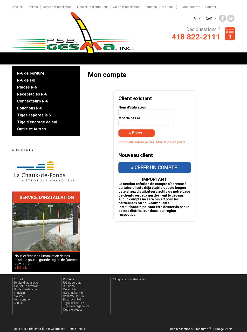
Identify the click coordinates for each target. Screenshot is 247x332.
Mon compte (191, 7)
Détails (22, 267)
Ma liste (19, 296)
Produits (68, 279)
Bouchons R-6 (29, 108)
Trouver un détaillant (27, 286)
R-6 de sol (26, 80)
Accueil (17, 7)
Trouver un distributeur (92, 7)
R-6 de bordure (30, 73)
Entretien (151, 7)
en (196, 17)
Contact (210, 7)
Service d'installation (57, 7)
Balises (33, 7)
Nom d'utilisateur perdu (136, 142)
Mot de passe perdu (171, 142)
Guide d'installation (126, 7)
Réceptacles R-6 (32, 94)
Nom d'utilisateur (132, 107)
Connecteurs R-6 (32, 101)
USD (209, 17)
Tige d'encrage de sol (37, 122)
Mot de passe (129, 118)
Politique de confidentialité (128, 279)
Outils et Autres (31, 129)
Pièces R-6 (27, 87)
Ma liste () (169, 7)
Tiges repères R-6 (34, 115)
